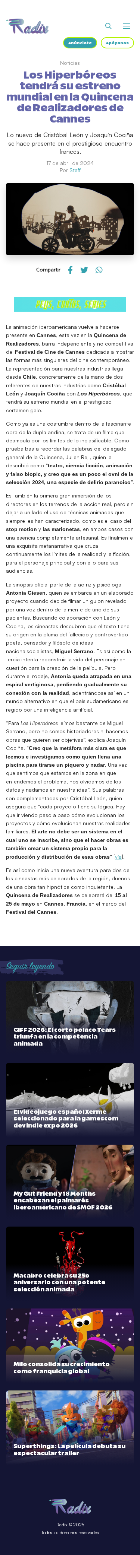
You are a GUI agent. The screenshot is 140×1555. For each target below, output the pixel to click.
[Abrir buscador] (108, 26)
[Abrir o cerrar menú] (126, 26)
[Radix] (27, 26)
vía (118, 856)
